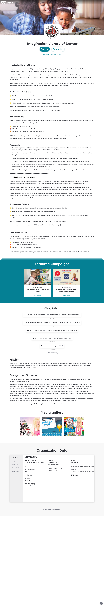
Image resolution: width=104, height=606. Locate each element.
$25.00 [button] (48, 314)
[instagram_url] (75, 476)
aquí (59, 225)
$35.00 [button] (45, 330)
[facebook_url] (71, 476)
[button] (30, 426)
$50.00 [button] (61, 346)
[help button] (101, 603)
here (58, 110)
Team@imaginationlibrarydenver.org (82, 466)
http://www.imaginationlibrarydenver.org (84, 471)
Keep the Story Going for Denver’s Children (50, 322)
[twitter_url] (73, 476)
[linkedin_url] (77, 476)
